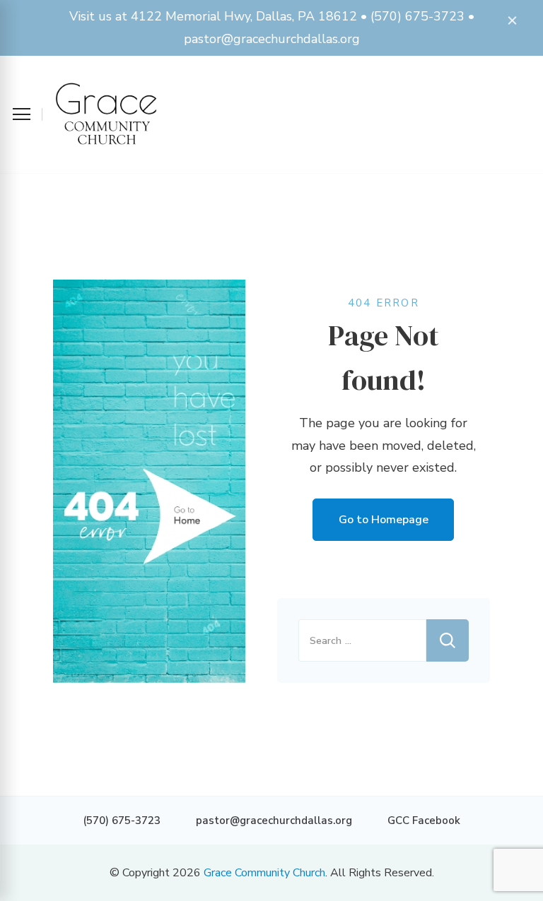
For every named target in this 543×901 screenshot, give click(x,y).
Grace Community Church (264, 873)
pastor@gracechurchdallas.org (274, 820)
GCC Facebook (423, 820)
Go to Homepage (383, 519)
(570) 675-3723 (121, 820)
